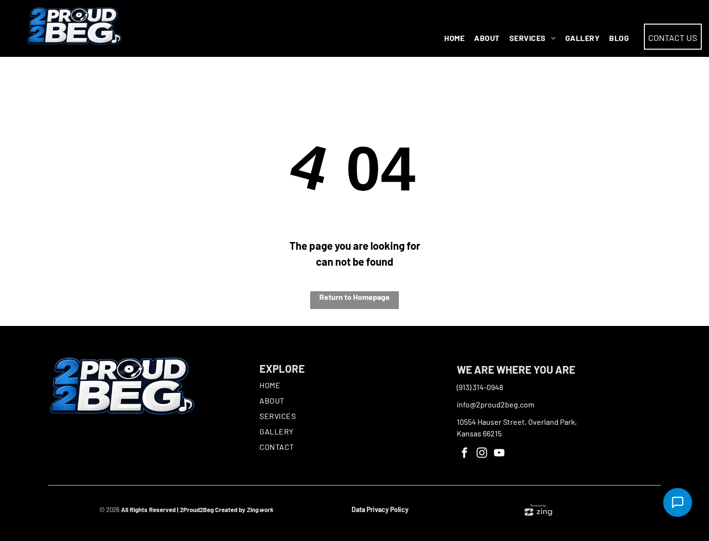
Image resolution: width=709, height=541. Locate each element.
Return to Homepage (354, 296)
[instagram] (482, 454)
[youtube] (499, 454)
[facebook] (465, 454)
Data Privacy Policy (380, 509)
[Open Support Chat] (677, 502)
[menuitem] (459, 38)
